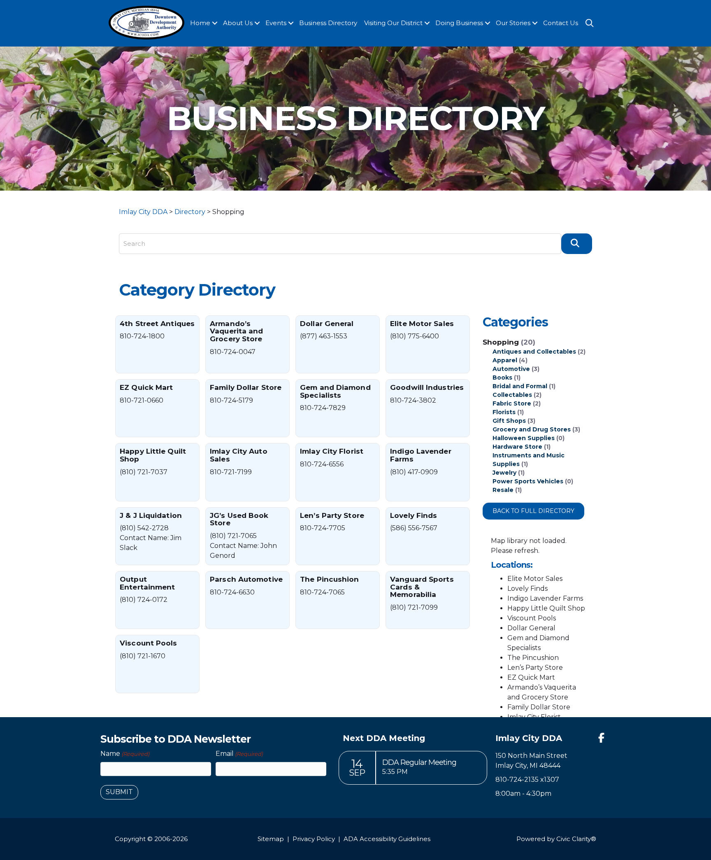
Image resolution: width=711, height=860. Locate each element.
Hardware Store (517, 446)
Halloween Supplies (524, 438)
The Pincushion (329, 579)
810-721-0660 (141, 400)
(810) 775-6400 (414, 336)
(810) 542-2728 (144, 528)
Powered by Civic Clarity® (556, 839)
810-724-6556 (322, 464)
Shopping (509, 342)
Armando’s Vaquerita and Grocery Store (236, 331)
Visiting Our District (393, 23)
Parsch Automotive (246, 579)
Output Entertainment (147, 583)
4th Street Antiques (157, 323)
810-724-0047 (233, 352)
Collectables (512, 395)
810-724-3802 (413, 400)
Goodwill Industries (427, 387)
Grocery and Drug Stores (532, 429)
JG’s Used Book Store (239, 519)
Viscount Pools (148, 643)
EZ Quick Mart (146, 387)
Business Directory (328, 23)
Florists (504, 412)
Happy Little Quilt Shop (153, 455)
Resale (503, 490)
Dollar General (326, 323)
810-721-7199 (231, 472)
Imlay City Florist (331, 451)
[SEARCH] (576, 243)
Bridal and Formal (520, 386)
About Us (238, 23)
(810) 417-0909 (414, 472)
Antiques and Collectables (534, 351)
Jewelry (504, 472)
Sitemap (271, 839)
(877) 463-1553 (323, 336)
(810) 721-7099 (414, 607)
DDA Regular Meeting (419, 762)
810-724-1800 (142, 336)
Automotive (511, 369)
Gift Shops (509, 420)
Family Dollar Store (245, 387)
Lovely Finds (413, 515)
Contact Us (560, 23)
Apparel (505, 360)
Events (275, 23)
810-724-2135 (517, 779)
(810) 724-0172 (143, 600)
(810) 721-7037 (143, 472)
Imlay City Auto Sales (238, 455)
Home (200, 23)
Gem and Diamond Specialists (335, 391)
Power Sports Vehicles (528, 481)
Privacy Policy (314, 839)
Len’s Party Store (332, 515)
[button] (214, 23)
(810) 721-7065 (233, 536)
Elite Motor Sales (422, 323)
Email (239, 753)
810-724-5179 (231, 400)
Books (502, 377)
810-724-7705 (322, 528)
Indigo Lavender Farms (420, 455)
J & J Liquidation (151, 515)
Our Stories (513, 23)
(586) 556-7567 (413, 528)
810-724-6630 (232, 592)
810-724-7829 (323, 408)
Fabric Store (512, 403)
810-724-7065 (322, 592)
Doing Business (459, 23)
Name (124, 753)
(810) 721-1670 (142, 656)
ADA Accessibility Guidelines (387, 839)
